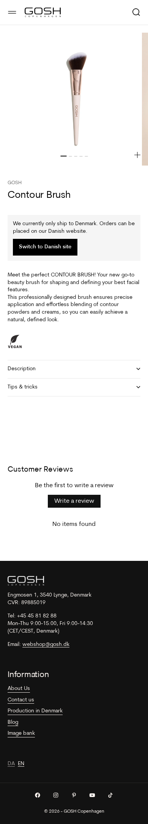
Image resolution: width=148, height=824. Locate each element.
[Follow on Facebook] (38, 795)
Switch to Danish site (45, 247)
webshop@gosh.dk (45, 644)
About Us (19, 688)
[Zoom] (137, 155)
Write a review (74, 501)
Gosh (15, 182)
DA (11, 764)
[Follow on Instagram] (56, 795)
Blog (13, 722)
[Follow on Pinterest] (74, 795)
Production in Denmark (35, 711)
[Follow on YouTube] (92, 795)
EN (21, 764)
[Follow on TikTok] (110, 795)
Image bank (21, 733)
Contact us (21, 700)
